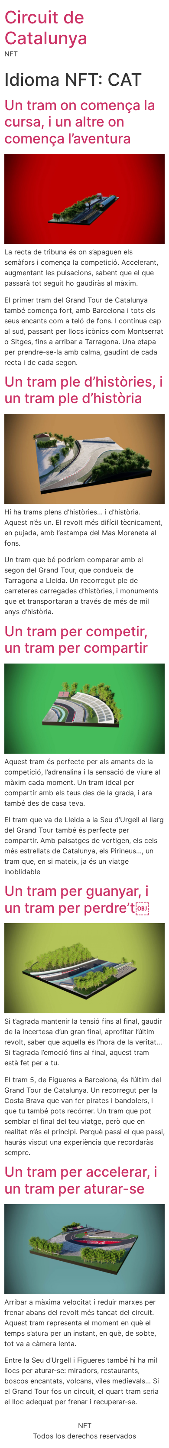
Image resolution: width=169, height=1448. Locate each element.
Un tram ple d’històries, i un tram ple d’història (83, 390)
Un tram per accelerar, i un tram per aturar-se (80, 1180)
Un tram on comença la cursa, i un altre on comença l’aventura (79, 122)
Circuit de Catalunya (46, 28)
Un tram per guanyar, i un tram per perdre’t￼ (76, 899)
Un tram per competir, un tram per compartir (76, 639)
